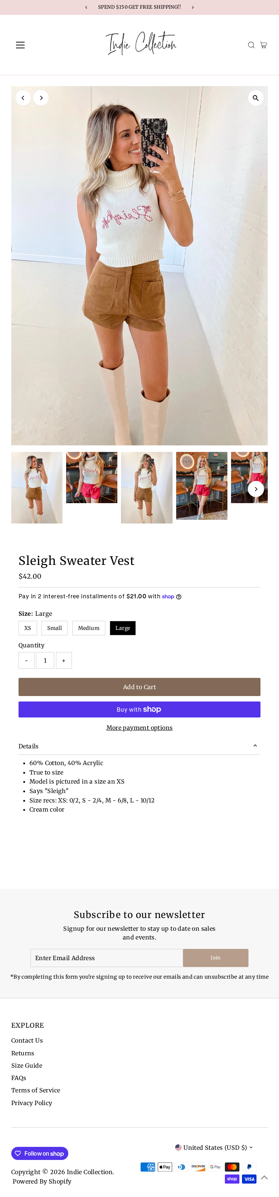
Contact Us (27, 1040)
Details (29, 746)
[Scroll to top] (264, 1177)
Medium (89, 628)
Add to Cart (139, 687)
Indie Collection (90, 1172)
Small (54, 628)
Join (216, 958)
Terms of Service (35, 1090)
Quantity (31, 645)
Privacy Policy (31, 1103)
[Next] (41, 98)
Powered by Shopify (42, 1181)
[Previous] (23, 98)
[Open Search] (251, 45)
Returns (23, 1053)
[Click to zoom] (256, 98)
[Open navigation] (41, 45)
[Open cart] (263, 45)
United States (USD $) (215, 1147)
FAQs (19, 1077)
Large (123, 628)
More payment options (139, 727)
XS (27, 628)
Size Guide (26, 1065)
